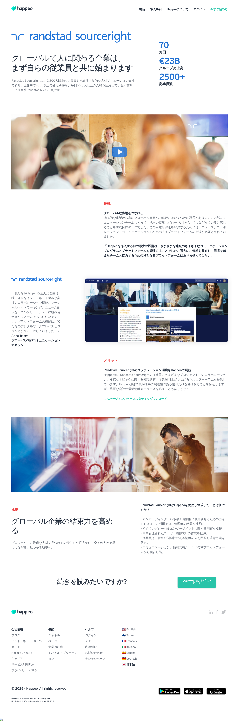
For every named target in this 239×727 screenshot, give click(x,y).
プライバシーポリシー (25, 670)
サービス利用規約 (22, 664)
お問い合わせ (94, 653)
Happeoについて (177, 9)
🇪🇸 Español (129, 653)
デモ (88, 641)
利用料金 (91, 647)
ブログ (15, 635)
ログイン (199, 9)
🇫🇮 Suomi (128, 635)
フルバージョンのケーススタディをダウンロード (135, 399)
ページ (52, 641)
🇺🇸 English (129, 629)
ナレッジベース (95, 659)
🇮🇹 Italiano (129, 647)
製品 (142, 9)
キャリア (17, 659)
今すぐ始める (219, 9)
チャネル (54, 635)
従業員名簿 (55, 647)
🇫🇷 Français (129, 641)
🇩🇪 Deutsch (129, 659)
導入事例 (155, 9)
